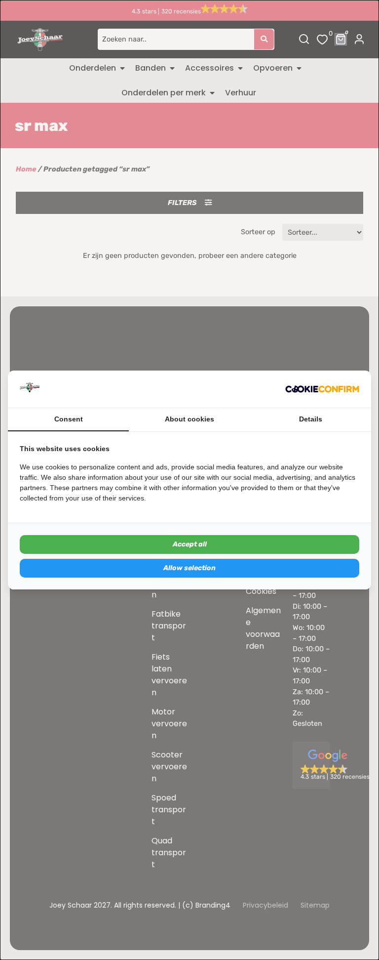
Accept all (190, 544)
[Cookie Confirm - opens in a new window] (322, 389)
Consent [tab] (68, 419)
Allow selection (189, 568)
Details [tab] (310, 419)
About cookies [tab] (189, 419)
